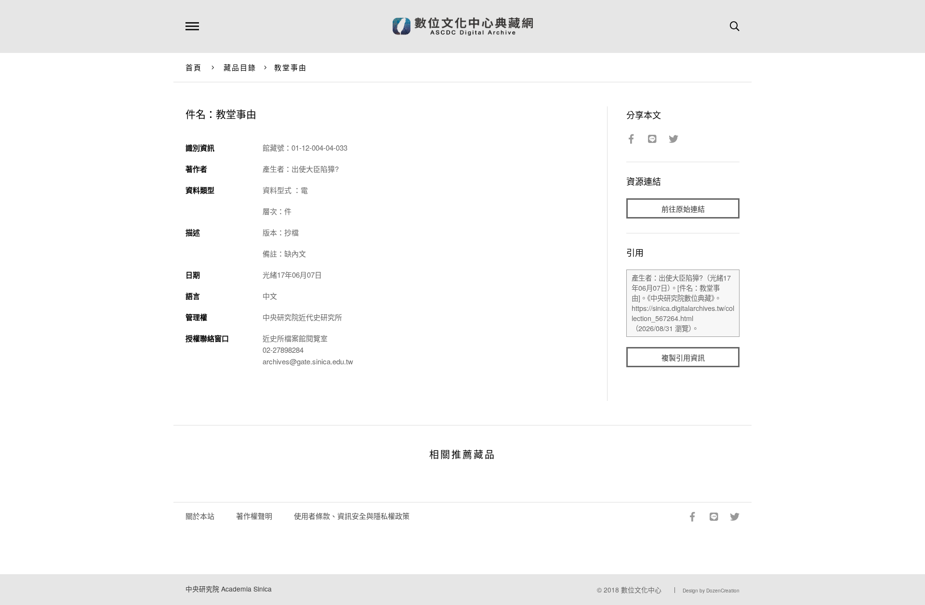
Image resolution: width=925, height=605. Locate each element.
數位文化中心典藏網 (463, 26)
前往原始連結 (683, 209)
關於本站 (199, 516)
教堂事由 (290, 67)
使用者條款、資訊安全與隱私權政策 (352, 516)
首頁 (193, 67)
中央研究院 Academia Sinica (228, 588)
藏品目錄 (240, 67)
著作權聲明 (254, 516)
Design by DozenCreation (711, 590)
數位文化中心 (641, 589)
